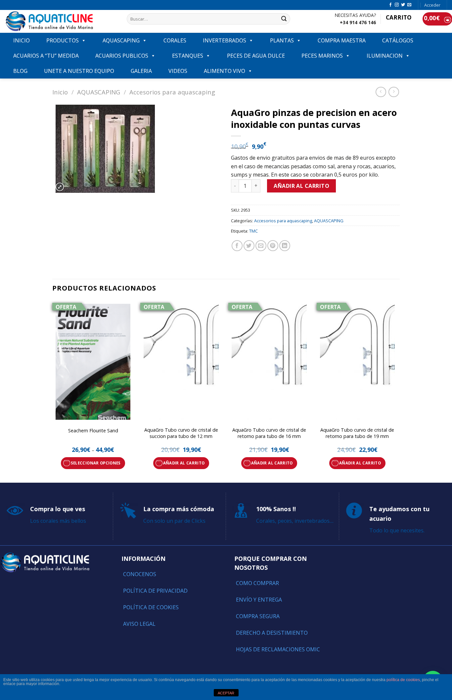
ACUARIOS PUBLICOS (121, 55)
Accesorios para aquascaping (172, 92)
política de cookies (403, 679)
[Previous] (53, 391)
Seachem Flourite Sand (93, 431)
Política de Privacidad (155, 590)
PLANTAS (282, 40)
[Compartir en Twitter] (249, 245)
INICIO (21, 40)
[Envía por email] (260, 245)
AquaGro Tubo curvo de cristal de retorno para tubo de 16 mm (269, 433)
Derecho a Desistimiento (272, 632)
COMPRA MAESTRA (342, 40)
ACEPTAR (226, 693)
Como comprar (257, 583)
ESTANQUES (187, 55)
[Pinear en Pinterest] (272, 245)
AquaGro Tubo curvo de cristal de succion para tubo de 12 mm (181, 433)
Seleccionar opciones (96, 462)
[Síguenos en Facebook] (390, 5)
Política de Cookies (151, 607)
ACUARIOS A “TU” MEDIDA (46, 55)
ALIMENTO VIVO (224, 71)
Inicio (60, 92)
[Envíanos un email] (409, 5)
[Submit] (284, 19)
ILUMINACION (385, 55)
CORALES (174, 40)
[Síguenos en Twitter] (403, 5)
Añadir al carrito (301, 185)
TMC (253, 231)
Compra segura (258, 616)
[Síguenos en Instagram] (397, 5)
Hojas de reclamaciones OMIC (278, 649)
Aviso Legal (139, 623)
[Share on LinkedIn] (284, 245)
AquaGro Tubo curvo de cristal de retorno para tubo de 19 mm (357, 433)
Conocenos (139, 574)
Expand (60, 187)
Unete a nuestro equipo (79, 71)
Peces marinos (322, 55)
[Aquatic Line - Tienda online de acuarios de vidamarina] (61, 21)
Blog (20, 71)
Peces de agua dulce (256, 55)
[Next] (398, 391)
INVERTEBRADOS (224, 40)
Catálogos (397, 40)
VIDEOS (177, 71)
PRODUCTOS (62, 40)
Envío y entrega (259, 599)
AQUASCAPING (121, 40)
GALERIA (141, 71)
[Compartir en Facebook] (237, 245)
